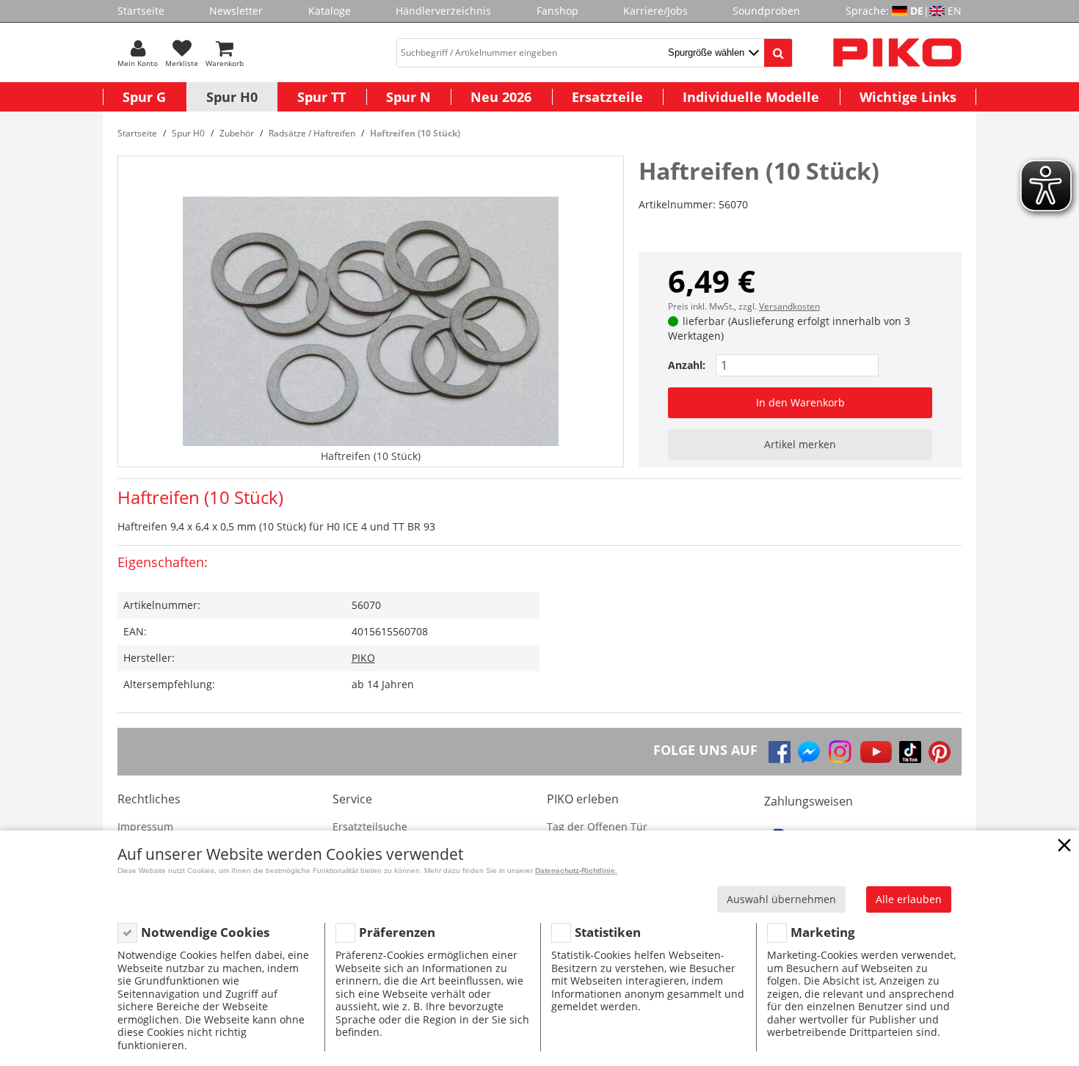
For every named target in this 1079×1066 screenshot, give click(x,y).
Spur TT (321, 97)
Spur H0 (232, 97)
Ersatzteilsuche (370, 826)
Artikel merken (800, 444)
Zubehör (236, 133)
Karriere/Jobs (655, 11)
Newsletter (236, 11)
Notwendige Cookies (205, 932)
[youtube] (876, 752)
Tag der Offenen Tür (597, 826)
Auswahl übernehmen (781, 899)
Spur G (144, 97)
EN (955, 11)
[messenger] (809, 752)
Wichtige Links (908, 97)
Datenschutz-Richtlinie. (576, 870)
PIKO (363, 658)
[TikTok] (910, 752)
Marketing (823, 932)
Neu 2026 (501, 97)
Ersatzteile (607, 97)
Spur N (408, 97)
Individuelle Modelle (751, 97)
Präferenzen (397, 932)
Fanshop (557, 11)
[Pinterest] (940, 752)
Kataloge (329, 11)
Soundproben (766, 11)
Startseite (140, 11)
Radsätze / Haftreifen (312, 133)
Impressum (145, 826)
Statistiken (608, 932)
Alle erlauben (909, 899)
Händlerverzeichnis (443, 11)
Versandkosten (789, 306)
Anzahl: (686, 365)
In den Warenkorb (800, 402)
